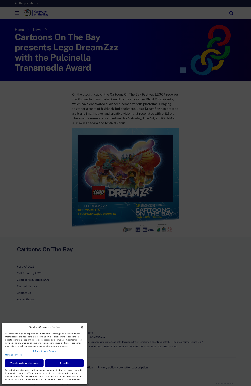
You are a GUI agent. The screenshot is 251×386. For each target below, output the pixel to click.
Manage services (13, 355)
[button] (82, 327)
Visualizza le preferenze (24, 363)
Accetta (64, 363)
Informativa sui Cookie (44, 351)
